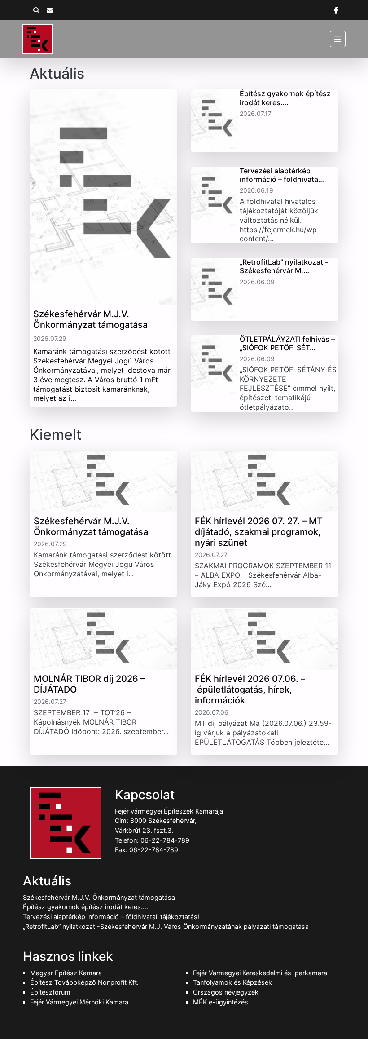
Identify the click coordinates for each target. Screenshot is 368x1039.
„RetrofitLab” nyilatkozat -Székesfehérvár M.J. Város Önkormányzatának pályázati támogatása (166, 926)
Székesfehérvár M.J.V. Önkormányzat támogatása (99, 897)
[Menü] (338, 39)
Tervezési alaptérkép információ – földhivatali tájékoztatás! (111, 916)
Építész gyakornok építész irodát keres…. (85, 907)
